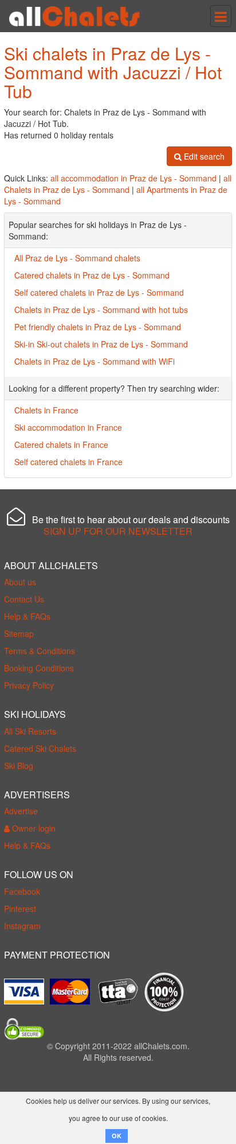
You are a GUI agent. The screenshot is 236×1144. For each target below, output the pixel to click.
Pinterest (20, 908)
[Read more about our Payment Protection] (27, 987)
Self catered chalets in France (68, 461)
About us (20, 582)
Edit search (203, 156)
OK (116, 1135)
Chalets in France (46, 410)
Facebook (22, 891)
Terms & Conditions (39, 650)
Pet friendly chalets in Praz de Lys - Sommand (97, 327)
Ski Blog (18, 765)
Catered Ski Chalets (40, 748)
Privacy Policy (29, 685)
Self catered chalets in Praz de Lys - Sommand (99, 292)
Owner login (33, 828)
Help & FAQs (27, 616)
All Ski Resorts (30, 731)
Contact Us (24, 599)
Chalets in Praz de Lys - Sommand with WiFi (94, 361)
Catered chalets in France (61, 444)
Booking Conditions (39, 668)
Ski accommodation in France (68, 427)
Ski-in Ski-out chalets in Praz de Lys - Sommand (101, 344)
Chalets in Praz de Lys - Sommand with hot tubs (101, 309)
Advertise (21, 811)
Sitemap (19, 633)
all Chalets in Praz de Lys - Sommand (117, 183)
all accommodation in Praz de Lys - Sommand (133, 178)
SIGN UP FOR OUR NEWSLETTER (118, 531)
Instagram (22, 926)
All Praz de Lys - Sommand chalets (77, 258)
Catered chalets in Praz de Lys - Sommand (92, 275)
